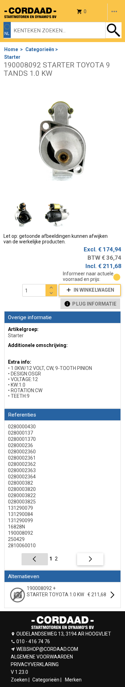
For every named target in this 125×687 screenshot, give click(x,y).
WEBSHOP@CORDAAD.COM (47, 649)
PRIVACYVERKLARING (35, 664)
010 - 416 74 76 (33, 641)
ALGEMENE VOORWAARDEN (42, 657)
